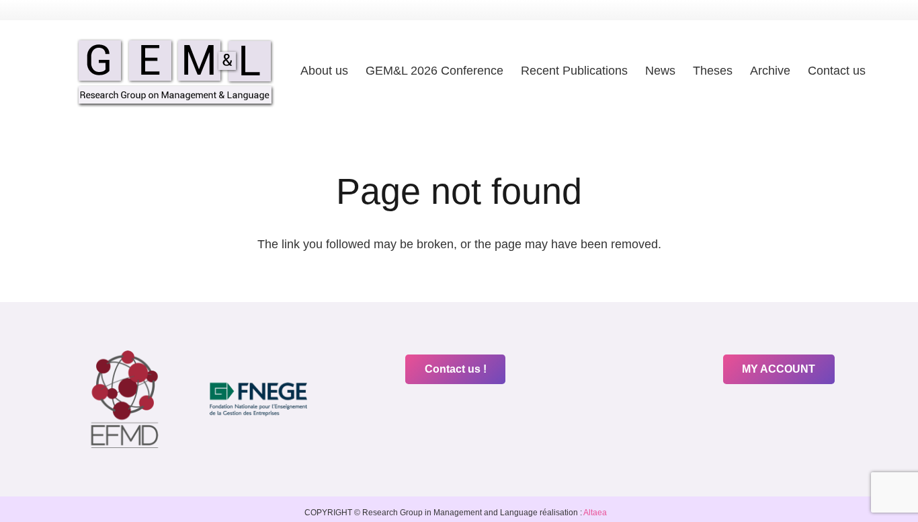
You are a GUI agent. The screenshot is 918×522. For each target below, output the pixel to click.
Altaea (594, 512)
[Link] (175, 71)
